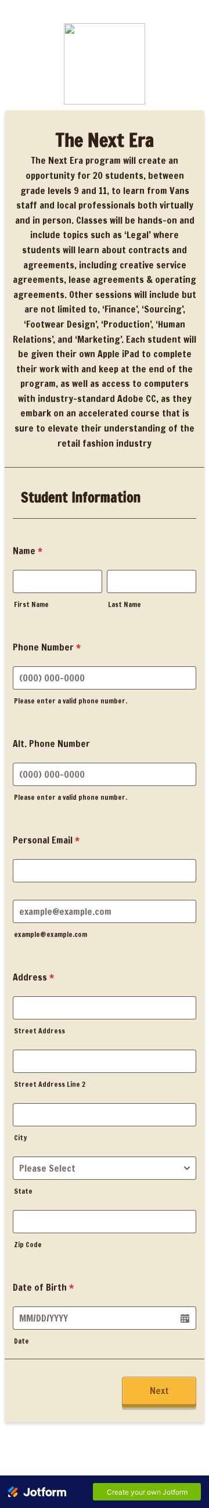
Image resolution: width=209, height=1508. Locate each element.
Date (21, 1341)
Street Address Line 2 (49, 1084)
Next (159, 1390)
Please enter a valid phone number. (70, 701)
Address (33, 977)
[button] (184, 1318)
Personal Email (46, 840)
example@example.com (50, 934)
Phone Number (47, 647)
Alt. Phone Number (51, 743)
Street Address (39, 1031)
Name (27, 550)
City (20, 1138)
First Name (31, 604)
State (23, 1191)
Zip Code (28, 1245)
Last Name (124, 604)
